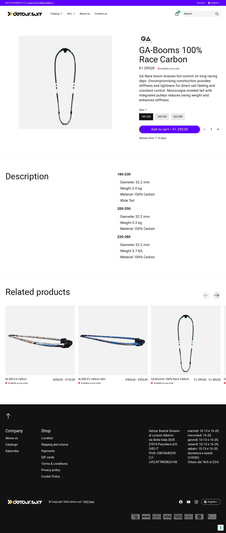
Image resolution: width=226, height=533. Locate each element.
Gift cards (47, 457)
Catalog (54, 14)
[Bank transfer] (146, 518)
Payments (48, 451)
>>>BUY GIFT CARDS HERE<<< (40, 2)
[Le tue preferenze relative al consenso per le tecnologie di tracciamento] (221, 528)
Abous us (11, 438)
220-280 (177, 117)
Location (47, 438)
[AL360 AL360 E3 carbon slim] (113, 340)
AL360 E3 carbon (16, 379)
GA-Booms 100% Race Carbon (170, 379)
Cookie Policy (50, 476)
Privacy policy (50, 470)
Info (69, 14)
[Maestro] (188, 518)
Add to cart (169, 129)
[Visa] (167, 518)
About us (85, 14)
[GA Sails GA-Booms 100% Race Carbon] (186, 340)
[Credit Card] (212, 518)
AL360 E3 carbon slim (91, 379)
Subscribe (12, 451)
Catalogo (11, 444)
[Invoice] (199, 518)
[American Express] (178, 518)
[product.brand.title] (180, 39)
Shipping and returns (54, 444)
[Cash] (135, 518)
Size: (142, 110)
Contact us (101, 14)
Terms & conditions (54, 464)
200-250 (162, 117)
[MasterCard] (157, 518)
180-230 (146, 117)
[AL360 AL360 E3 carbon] (40, 340)
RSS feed (88, 502)
